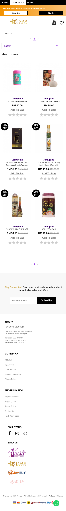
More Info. (11, 353)
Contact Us (9, 411)
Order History (10, 370)
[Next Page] (38, 39)
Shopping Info (14, 390)
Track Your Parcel (12, 416)
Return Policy (10, 406)
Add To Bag (17, 110)
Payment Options (12, 397)
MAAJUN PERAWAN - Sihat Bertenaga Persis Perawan (17, 162)
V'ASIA (5, 3)
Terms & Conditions (13, 374)
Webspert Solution (55, 496)
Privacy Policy (10, 379)
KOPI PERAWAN (49, 228)
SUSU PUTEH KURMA (17, 100)
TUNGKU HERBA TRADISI (49, 100)
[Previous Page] (31, 39)
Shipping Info (10, 401)
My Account (9, 365)
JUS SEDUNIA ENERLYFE (17, 228)
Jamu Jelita (17, 3)
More (30, 3)
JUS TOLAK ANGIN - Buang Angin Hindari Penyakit (48, 162)
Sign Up (16, 13)
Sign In (51, 13)
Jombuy (20, 496)
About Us (8, 360)
